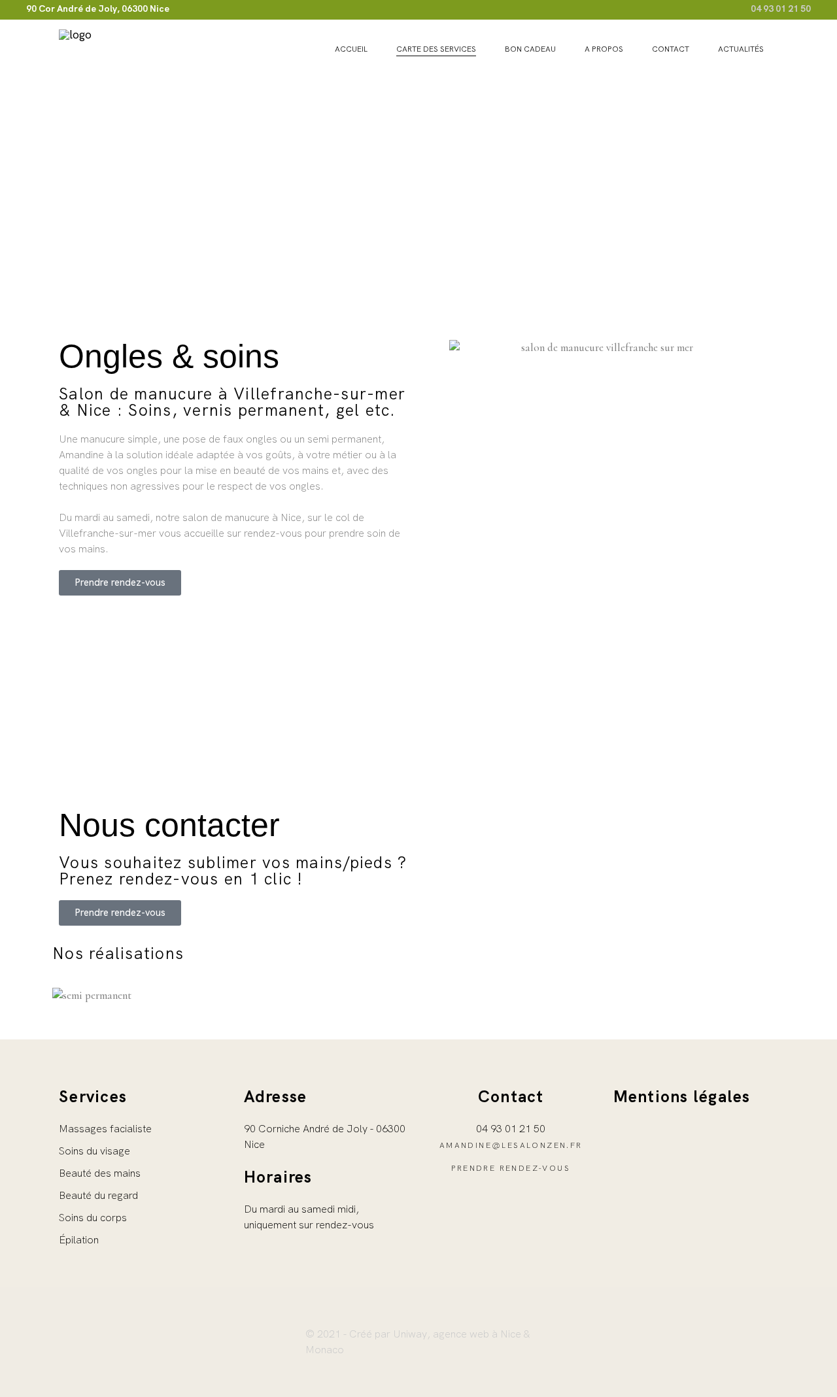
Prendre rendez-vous (510, 1168)
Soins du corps (93, 1217)
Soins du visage (94, 1151)
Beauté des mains (100, 1173)
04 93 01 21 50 (781, 8)
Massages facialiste (105, 1129)
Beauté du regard (98, 1195)
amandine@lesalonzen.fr (511, 1145)
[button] (418, 1010)
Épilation (79, 1240)
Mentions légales (682, 1096)
